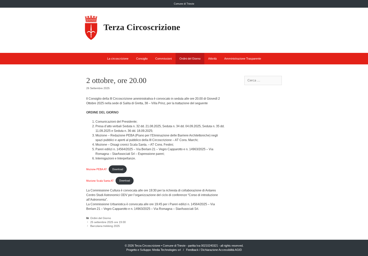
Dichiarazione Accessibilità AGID (221, 249)
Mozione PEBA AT (96, 169)
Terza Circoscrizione (142, 27)
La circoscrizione (117, 58)
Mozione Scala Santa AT (100, 180)
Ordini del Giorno (189, 58)
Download (117, 169)
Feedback (192, 249)
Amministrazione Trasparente (242, 58)
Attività (212, 58)
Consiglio (142, 58)
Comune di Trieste (184, 3)
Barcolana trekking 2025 (105, 226)
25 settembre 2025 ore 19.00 (108, 222)
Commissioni (163, 58)
